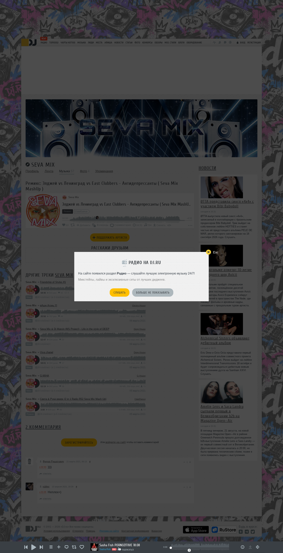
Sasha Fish (105, 549)
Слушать (120, 292)
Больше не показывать (153, 292)
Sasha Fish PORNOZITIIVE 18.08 (120, 545)
